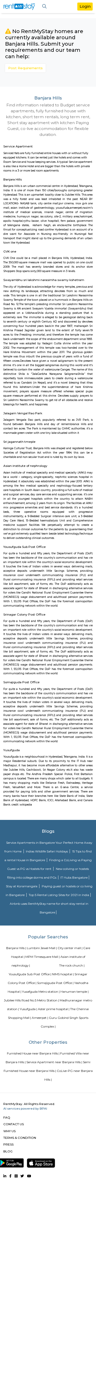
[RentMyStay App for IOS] (41, 1162)
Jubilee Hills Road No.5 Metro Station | (31, 1000)
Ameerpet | (40, 1018)
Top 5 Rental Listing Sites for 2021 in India (59, 895)
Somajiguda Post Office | (55, 983)
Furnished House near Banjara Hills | (33, 1053)
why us (9, 1131)
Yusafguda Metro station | (41, 991)
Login (85, 6)
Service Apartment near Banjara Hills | (54, 1062)
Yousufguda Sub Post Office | (30, 974)
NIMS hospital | (63, 974)
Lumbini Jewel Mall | (42, 948)
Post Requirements (25, 68)
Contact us (13, 1124)
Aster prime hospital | (53, 1009)
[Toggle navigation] (44, 6)
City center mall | (70, 948)
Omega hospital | (45, 965)
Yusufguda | (28, 1009)
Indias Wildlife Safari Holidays (47, 851)
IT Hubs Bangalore (74, 877)
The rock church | (71, 965)
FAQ (6, 1117)
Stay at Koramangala (22, 886)
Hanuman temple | (74, 991)
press (8, 1144)
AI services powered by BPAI (25, 1108)
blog (8, 1151)
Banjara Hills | (16, 948)
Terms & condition (19, 1138)
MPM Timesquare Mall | (42, 957)
